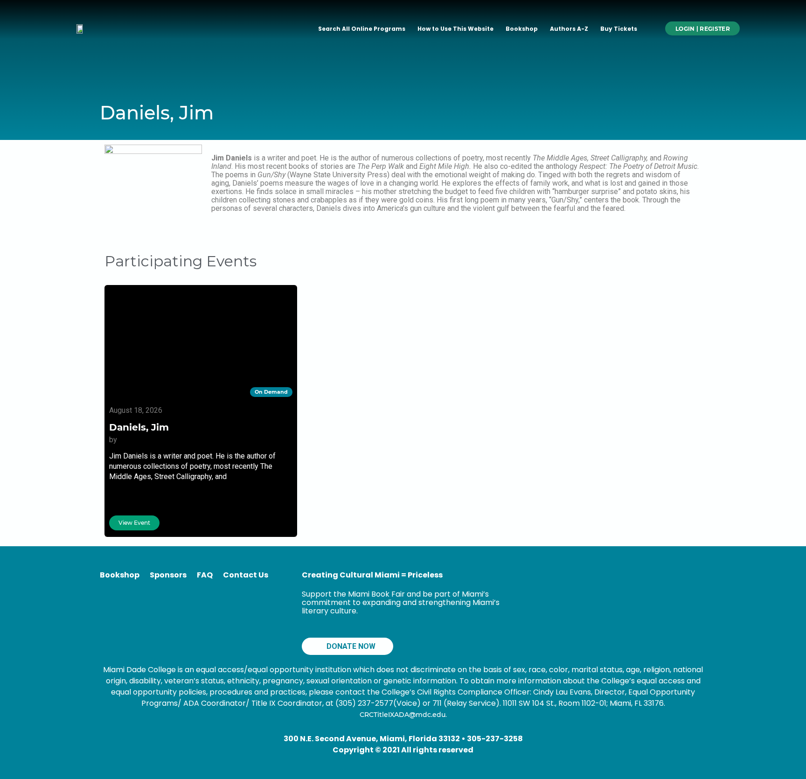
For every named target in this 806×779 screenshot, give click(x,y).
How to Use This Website (455, 29)
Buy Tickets (618, 29)
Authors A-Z (569, 29)
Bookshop (522, 29)
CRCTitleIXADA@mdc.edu (402, 714)
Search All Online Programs (361, 29)
